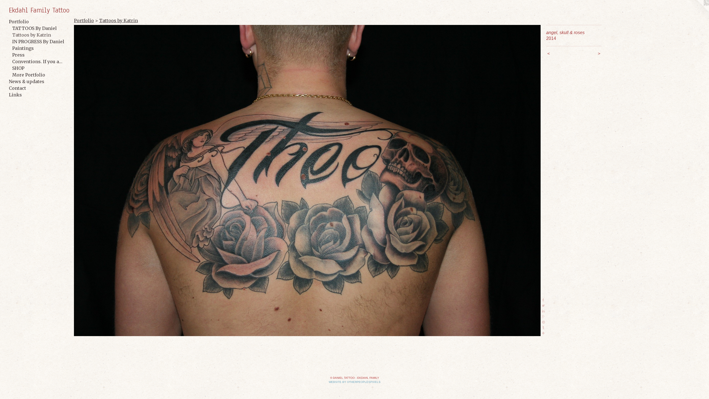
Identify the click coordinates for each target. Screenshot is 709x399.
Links (15, 95)
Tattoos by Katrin (31, 35)
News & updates (26, 81)
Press (18, 55)
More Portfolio (28, 75)
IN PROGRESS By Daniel (38, 41)
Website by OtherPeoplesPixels (355, 381)
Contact (17, 88)
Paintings (23, 48)
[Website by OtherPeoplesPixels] (698, 11)
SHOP (18, 68)
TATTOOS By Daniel (34, 28)
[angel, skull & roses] (307, 180)
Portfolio (19, 21)
